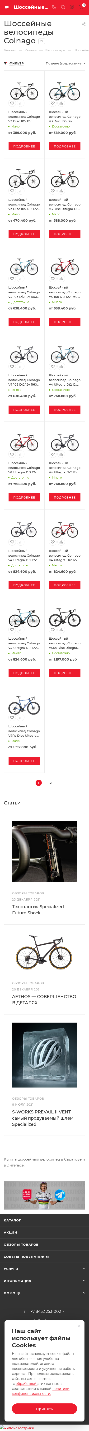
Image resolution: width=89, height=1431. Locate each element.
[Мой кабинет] (72, 7)
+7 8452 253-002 (45, 1311)
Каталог (12, 1220)
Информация (18, 1281)
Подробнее (24, 146)
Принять (44, 1409)
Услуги (11, 1269)
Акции (10, 1232)
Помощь (13, 1293)
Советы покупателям (26, 1257)
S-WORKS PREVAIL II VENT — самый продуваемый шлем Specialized (44, 1118)
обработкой (26, 1384)
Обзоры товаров (21, 1244)
